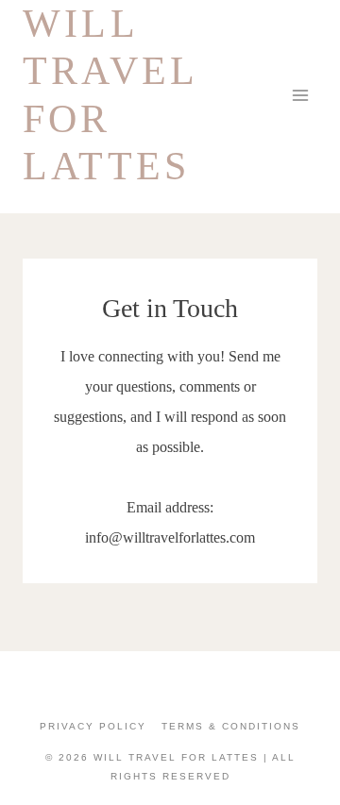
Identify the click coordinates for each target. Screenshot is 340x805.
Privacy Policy (93, 726)
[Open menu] (299, 94)
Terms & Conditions (231, 726)
